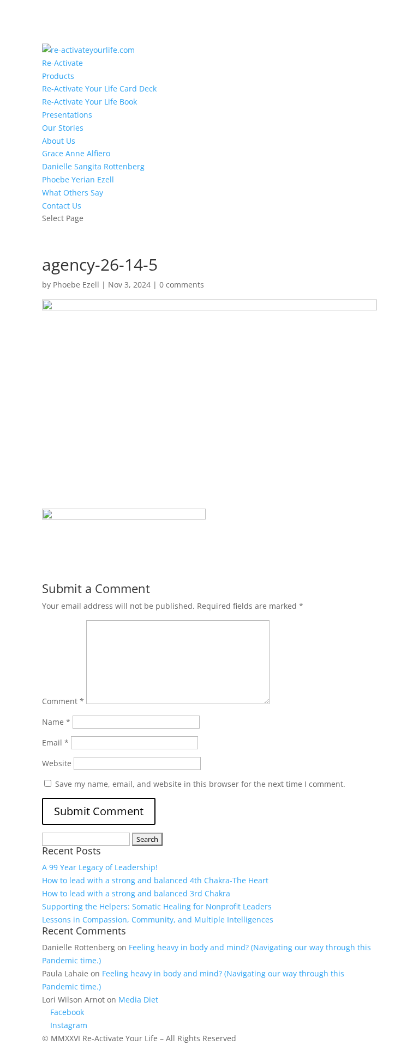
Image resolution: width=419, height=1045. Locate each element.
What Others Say (72, 192)
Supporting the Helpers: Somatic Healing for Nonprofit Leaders (157, 906)
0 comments (181, 284)
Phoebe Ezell (76, 284)
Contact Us (61, 205)
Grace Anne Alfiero (76, 153)
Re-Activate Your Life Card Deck (99, 88)
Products (58, 76)
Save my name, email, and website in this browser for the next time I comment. (200, 784)
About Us (58, 141)
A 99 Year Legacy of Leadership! (100, 867)
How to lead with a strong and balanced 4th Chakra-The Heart (155, 880)
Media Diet (138, 999)
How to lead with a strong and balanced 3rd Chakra (136, 893)
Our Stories (62, 128)
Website (56, 763)
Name (56, 722)
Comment (63, 701)
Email (55, 742)
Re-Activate (62, 63)
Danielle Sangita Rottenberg (93, 166)
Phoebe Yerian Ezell (78, 179)
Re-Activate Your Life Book (89, 101)
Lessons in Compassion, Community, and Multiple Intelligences (157, 919)
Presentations (67, 114)
